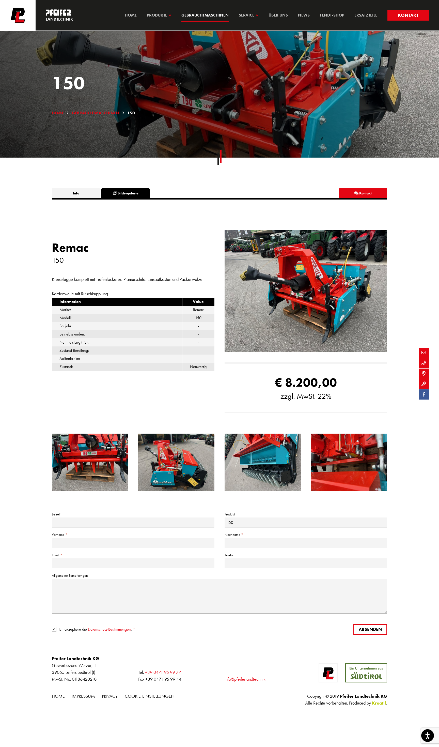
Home (58, 113)
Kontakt (408, 15)
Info (76, 193)
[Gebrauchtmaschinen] (424, 384)
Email (55, 555)
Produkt (230, 514)
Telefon (229, 555)
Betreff (56, 514)
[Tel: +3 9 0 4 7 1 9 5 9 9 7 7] (424, 363)
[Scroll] (219, 157)
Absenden (370, 629)
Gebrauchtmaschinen (95, 113)
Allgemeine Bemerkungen (70, 575)
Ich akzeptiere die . (96, 629)
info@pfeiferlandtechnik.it (247, 679)
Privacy (110, 696)
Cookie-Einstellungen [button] (150, 696)
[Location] (424, 374)
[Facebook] (424, 394)
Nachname (232, 534)
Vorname (58, 534)
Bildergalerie (127, 193)
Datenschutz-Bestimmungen (109, 629)
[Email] (424, 353)
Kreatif (379, 703)
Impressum (83, 696)
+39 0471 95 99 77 (163, 672)
